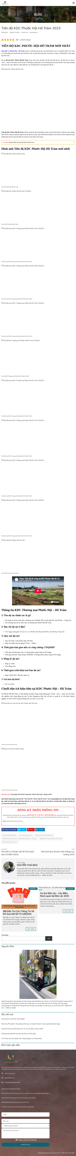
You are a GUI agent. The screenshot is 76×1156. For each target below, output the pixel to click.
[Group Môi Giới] (4, 3)
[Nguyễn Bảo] (38, 974)
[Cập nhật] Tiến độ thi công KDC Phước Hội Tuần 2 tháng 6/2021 (31, 794)
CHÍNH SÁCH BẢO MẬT (67, 1153)
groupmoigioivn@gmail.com (12, 1082)
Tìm (48, 938)
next (58, 852)
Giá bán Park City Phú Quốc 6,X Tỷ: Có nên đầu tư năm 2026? (22, 1029)
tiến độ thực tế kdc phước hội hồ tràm (51, 838)
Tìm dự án (4, 935)
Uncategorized (33, 32)
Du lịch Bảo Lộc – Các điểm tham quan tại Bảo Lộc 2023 (54, 894)
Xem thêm (30, 929)
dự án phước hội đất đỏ (9, 835)
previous (17, 852)
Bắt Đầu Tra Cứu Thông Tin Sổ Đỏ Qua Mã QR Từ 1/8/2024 (18, 912)
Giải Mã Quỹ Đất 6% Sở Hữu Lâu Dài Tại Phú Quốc (18, 1034)
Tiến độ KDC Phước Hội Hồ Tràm (35, 799)
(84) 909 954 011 (9, 1078)
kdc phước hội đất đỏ (25, 835)
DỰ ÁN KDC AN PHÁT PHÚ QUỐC (13, 1019)
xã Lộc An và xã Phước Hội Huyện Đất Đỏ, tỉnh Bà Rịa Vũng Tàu (42, 632)
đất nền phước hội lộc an (10, 842)
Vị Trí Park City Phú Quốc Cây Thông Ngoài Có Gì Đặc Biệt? (21, 1038)
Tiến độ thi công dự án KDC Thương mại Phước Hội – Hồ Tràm (19, 838)
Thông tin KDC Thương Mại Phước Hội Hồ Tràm (22, 142)
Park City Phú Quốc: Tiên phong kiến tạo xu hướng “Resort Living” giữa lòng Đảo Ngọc (30, 1024)
